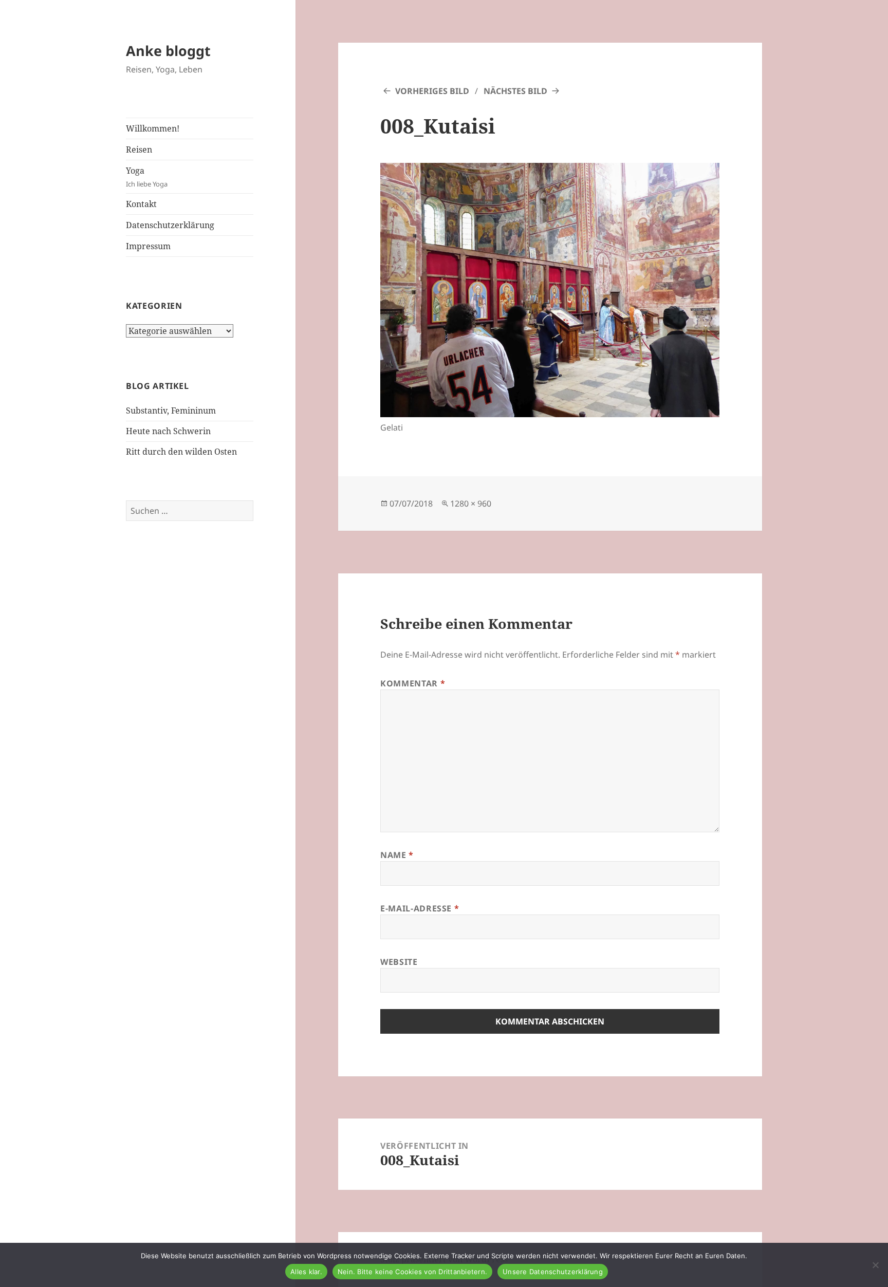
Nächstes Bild (515, 91)
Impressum (148, 246)
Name (397, 855)
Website (398, 961)
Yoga (147, 177)
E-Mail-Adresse (419, 908)
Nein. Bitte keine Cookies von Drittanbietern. (412, 1271)
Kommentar (412, 683)
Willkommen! (152, 128)
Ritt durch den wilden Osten (181, 451)
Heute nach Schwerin (168, 431)
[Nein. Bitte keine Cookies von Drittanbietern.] (875, 1265)
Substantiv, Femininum (171, 410)
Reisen (139, 149)
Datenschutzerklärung (170, 225)
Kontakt (141, 204)
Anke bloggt (168, 50)
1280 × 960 (470, 503)
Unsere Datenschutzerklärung (553, 1271)
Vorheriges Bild (432, 91)
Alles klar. (306, 1271)
